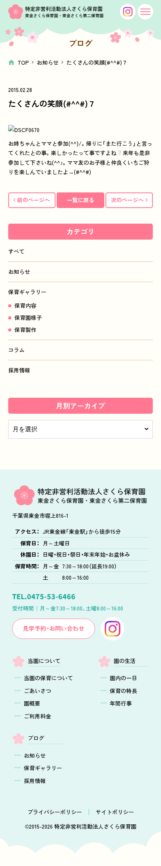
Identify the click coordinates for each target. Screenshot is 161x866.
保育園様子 (28, 317)
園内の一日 (123, 678)
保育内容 (25, 305)
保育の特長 (123, 691)
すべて (16, 251)
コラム (16, 350)
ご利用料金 (37, 716)
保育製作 (25, 329)
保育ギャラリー (27, 292)
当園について (44, 661)
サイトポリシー (115, 812)
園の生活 (125, 661)
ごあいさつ (37, 691)
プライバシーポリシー (54, 812)
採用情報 (19, 370)
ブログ (36, 738)
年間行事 (121, 703)
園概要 (32, 703)
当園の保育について (48, 678)
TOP (23, 62)
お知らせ (48, 62)
